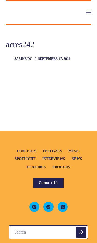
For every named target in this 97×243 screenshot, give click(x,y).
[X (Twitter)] (63, 207)
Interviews (53, 159)
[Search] (81, 232)
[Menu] (88, 12)
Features (36, 167)
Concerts (26, 151)
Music (74, 151)
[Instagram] (34, 207)
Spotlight (25, 159)
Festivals (52, 151)
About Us (61, 167)
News (77, 159)
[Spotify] (48, 207)
